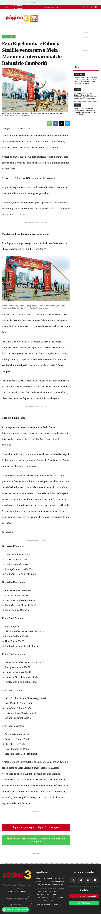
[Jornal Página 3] (21, 18)
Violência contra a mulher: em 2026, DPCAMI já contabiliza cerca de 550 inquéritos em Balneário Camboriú (85, 80)
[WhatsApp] (49, 123)
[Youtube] (96, 7)
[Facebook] (92, 7)
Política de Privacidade (17, 891)
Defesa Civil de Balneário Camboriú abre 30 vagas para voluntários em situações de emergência (85, 111)
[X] (61, 123)
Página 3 (8, 128)
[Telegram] (67, 123)
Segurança (79, 74)
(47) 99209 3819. (47, 900)
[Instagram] (83, 7)
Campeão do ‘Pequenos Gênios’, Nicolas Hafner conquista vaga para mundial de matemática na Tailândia (85, 96)
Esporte (9, 36)
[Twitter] (87, 7)
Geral (77, 90)
